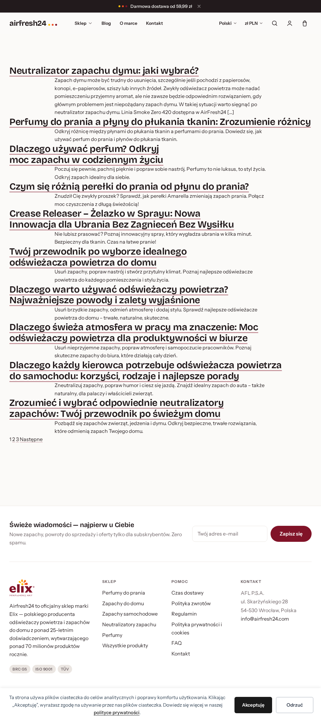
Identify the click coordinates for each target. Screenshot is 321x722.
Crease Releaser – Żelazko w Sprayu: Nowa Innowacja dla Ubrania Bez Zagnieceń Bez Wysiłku (121, 219)
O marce (128, 23)
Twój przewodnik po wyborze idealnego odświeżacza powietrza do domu (98, 257)
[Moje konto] (290, 23)
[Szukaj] (275, 23)
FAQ (176, 643)
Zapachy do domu (123, 603)
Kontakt (154, 23)
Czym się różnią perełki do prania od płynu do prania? (129, 186)
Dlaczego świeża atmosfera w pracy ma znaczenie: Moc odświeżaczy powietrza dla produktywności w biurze (133, 332)
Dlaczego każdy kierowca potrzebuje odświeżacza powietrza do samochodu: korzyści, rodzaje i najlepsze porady (145, 370)
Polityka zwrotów (191, 603)
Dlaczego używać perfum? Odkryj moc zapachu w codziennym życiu (86, 154)
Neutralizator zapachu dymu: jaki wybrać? (104, 70)
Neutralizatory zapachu (129, 624)
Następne (31, 439)
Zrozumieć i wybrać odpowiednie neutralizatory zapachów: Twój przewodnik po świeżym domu (116, 408)
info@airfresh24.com (265, 619)
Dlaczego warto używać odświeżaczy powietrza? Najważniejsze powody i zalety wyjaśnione (118, 295)
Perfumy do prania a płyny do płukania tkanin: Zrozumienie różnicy (160, 121)
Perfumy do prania (123, 593)
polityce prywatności (116, 712)
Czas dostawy (187, 593)
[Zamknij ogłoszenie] (199, 6)
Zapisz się (291, 534)
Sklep (81, 23)
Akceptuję (253, 705)
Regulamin (184, 614)
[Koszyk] (305, 23)
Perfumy (112, 635)
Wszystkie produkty (125, 645)
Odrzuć (295, 705)
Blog (106, 23)
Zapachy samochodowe (130, 614)
